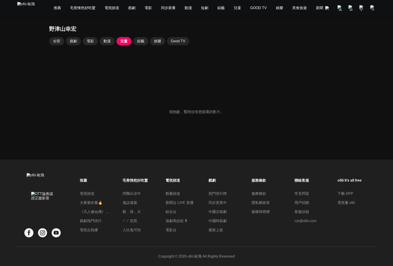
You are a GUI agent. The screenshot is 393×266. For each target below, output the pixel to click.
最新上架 (216, 230)
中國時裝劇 (218, 221)
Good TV (178, 41)
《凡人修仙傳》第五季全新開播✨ (95, 212)
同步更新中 (218, 203)
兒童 (124, 41)
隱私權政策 (261, 203)
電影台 (171, 230)
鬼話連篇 (130, 203)
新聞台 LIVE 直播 (180, 203)
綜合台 (171, 212)
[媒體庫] (351, 8)
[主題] (373, 8)
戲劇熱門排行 (91, 221)
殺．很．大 (132, 212)
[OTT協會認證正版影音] (42, 206)
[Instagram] (42, 233)
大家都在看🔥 (91, 203)
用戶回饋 (302, 203)
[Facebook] (28, 233)
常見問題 (302, 193)
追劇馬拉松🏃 (177, 221)
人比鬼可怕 (132, 230)
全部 (56, 41)
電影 (90, 41)
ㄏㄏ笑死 (130, 221)
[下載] (362, 8)
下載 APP (345, 193)
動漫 (107, 41)
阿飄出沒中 (132, 193)
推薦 (83, 180)
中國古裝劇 (218, 212)
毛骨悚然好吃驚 (135, 180)
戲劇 (73, 41)
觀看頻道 (173, 193)
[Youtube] (56, 233)
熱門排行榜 (218, 193)
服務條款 (259, 193)
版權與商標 (261, 212)
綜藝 (140, 41)
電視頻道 (87, 193)
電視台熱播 (89, 230)
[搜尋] (340, 8)
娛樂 (157, 41)
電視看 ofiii (346, 203)
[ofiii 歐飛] (28, 8)
